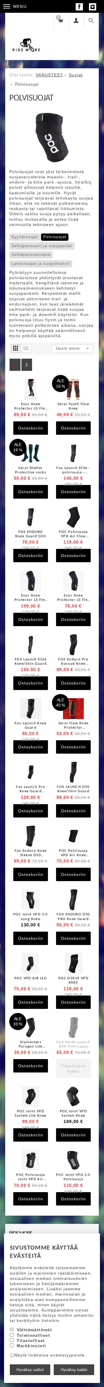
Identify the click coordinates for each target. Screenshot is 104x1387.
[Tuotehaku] (91, 21)
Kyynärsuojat (25, 237)
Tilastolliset (31, 1340)
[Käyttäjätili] (76, 21)
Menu (20, 6)
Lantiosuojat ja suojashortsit (41, 263)
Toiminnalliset (33, 1335)
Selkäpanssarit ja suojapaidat (42, 246)
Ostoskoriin (30, 428)
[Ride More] (26, 36)
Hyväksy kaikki (74, 1369)
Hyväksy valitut (30, 1369)
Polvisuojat (54, 237)
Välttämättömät (34, 1329)
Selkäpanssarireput (31, 254)
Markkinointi (31, 1345)
